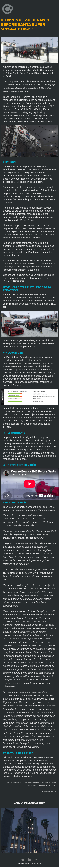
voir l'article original (49, 791)
